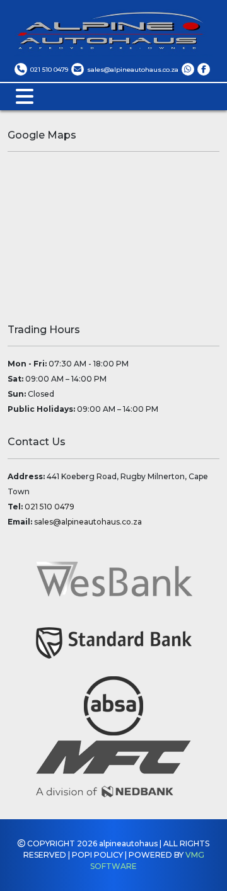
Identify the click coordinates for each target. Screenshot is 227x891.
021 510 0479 (49, 506)
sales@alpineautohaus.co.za (88, 521)
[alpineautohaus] (188, 69)
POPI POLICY (97, 855)
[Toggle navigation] (25, 96)
